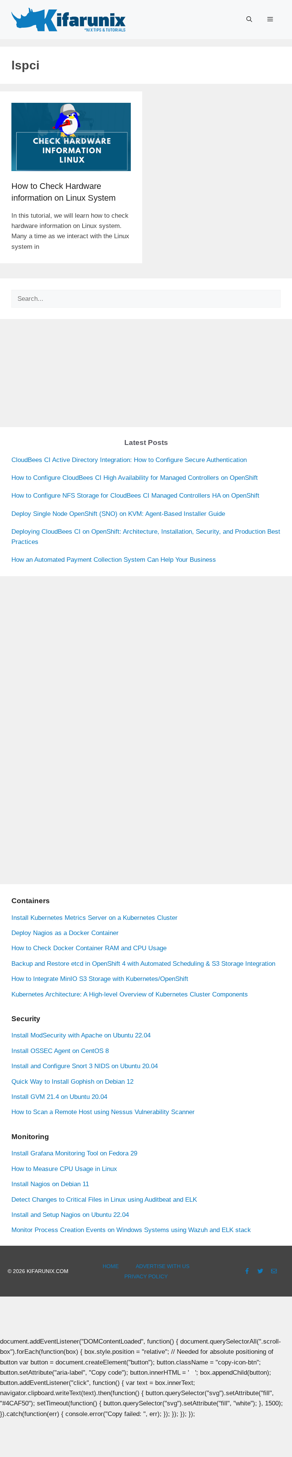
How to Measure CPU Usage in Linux (64, 1169)
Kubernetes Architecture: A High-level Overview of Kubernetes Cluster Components (129, 994)
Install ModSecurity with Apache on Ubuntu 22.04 (81, 1035)
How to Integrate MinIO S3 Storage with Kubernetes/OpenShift (99, 978)
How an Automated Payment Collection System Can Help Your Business (113, 559)
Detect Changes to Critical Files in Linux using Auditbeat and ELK (104, 1199)
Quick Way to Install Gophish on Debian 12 (72, 1081)
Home (111, 1266)
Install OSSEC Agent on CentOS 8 (60, 1051)
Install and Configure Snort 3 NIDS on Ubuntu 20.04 (84, 1066)
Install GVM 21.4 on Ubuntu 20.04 (59, 1096)
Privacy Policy (146, 1276)
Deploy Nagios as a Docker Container (65, 933)
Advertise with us (162, 1266)
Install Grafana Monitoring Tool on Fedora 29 (74, 1153)
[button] (249, 19)
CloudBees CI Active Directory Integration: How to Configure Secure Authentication (129, 460)
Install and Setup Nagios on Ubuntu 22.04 (70, 1214)
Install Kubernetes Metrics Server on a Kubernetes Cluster (94, 917)
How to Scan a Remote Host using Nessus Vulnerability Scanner (103, 1112)
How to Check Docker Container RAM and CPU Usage (89, 948)
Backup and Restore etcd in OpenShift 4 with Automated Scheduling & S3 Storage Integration (143, 963)
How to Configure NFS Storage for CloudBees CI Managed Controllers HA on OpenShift (135, 495)
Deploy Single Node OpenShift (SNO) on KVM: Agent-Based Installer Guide (118, 513)
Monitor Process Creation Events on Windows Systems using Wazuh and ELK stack (131, 1230)
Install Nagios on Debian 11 (50, 1184)
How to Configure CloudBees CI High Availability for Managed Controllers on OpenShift (134, 477)
